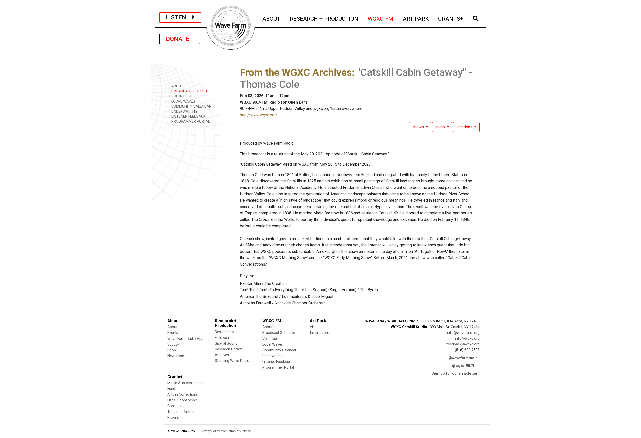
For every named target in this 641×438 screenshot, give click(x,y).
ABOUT (271, 18)
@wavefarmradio (463, 358)
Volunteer (270, 339)
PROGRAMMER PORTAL (190, 121)
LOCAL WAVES (182, 101)
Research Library (228, 349)
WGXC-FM (380, 18)
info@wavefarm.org (463, 333)
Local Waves (272, 344)
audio (440, 127)
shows (418, 127)
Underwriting (272, 356)
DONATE (180, 38)
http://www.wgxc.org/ (258, 115)
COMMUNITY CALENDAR (190, 106)
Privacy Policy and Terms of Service (226, 431)
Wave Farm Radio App (185, 339)
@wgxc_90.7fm (465, 366)
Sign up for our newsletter (455, 373)
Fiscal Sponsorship (182, 400)
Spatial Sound (226, 343)
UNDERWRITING (183, 111)
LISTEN (179, 17)
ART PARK (416, 18)
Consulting (175, 406)
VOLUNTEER (179, 96)
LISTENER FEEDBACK (188, 116)
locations (464, 127)
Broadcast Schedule (278, 333)
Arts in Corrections (182, 394)
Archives (222, 355)
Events (172, 333)
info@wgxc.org (467, 338)
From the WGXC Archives (296, 72)
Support (173, 344)
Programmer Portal (278, 367)
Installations (320, 333)
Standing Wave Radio (232, 361)
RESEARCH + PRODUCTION (324, 18)
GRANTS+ (451, 18)
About (172, 327)
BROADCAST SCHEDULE (190, 91)
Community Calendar (279, 350)
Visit (313, 327)
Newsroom (176, 356)
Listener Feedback (277, 362)
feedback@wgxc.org (463, 344)
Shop (171, 350)
